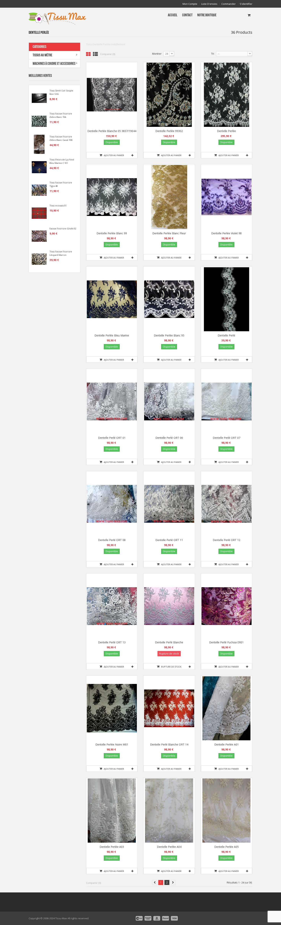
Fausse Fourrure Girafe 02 (63, 228)
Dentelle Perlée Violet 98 (226, 233)
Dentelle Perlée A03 (112, 847)
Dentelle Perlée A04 (169, 847)
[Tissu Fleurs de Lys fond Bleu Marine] (39, 167)
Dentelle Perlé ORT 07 (226, 438)
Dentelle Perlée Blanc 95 (169, 335)
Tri (212, 53)
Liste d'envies (209, 4)
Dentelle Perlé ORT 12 (226, 540)
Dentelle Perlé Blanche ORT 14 (169, 744)
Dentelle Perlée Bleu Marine (111, 335)
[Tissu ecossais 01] (39, 213)
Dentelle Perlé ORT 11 (169, 540)
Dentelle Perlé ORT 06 (169, 438)
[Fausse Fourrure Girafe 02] (39, 236)
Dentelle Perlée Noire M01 (111, 744)
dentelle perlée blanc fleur (169, 233)
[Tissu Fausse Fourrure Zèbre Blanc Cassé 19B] (39, 144)
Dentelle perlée (226, 131)
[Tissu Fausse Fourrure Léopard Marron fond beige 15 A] (39, 259)
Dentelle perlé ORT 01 (112, 438)
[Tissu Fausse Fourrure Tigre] (39, 190)
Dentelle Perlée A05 (226, 847)
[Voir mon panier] (249, 15)
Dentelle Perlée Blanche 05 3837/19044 (111, 131)
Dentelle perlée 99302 (169, 131)
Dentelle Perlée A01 (226, 744)
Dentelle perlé (226, 335)
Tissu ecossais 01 (58, 205)
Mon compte (190, 4)
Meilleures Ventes (40, 75)
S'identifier (246, 4)
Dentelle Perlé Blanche (169, 642)
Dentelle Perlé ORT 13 (112, 642)
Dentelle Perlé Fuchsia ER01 (226, 642)
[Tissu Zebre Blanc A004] (39, 121)
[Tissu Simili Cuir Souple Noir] (39, 98)
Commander (228, 4)
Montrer (157, 53)
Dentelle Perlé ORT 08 (112, 540)
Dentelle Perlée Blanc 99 (112, 233)
